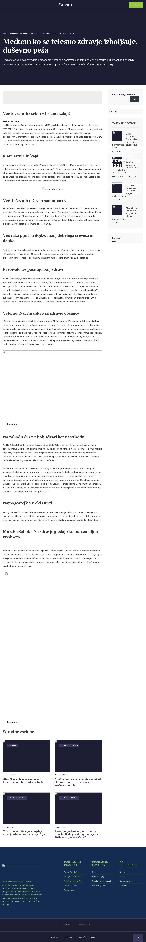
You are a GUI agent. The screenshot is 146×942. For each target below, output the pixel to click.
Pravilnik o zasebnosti (101, 881)
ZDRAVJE (74, 745)
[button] (11, 121)
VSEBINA (68, 937)
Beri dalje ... (13, 424)
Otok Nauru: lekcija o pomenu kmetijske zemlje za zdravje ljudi (23, 780)
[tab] (52, 424)
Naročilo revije (126, 881)
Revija (71, 34)
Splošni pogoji (98, 876)
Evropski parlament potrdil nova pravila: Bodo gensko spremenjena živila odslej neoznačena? (76, 834)
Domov (123, 872)
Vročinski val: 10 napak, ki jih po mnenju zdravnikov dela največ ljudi (25, 833)
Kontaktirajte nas (99, 886)
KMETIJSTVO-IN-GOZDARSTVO (124, 177)
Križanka (123, 886)
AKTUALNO (64, 745)
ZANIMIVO (13, 745)
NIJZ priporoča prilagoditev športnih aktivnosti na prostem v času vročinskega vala (78, 782)
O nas (94, 872)
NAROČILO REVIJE (87, 937)
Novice (123, 876)
